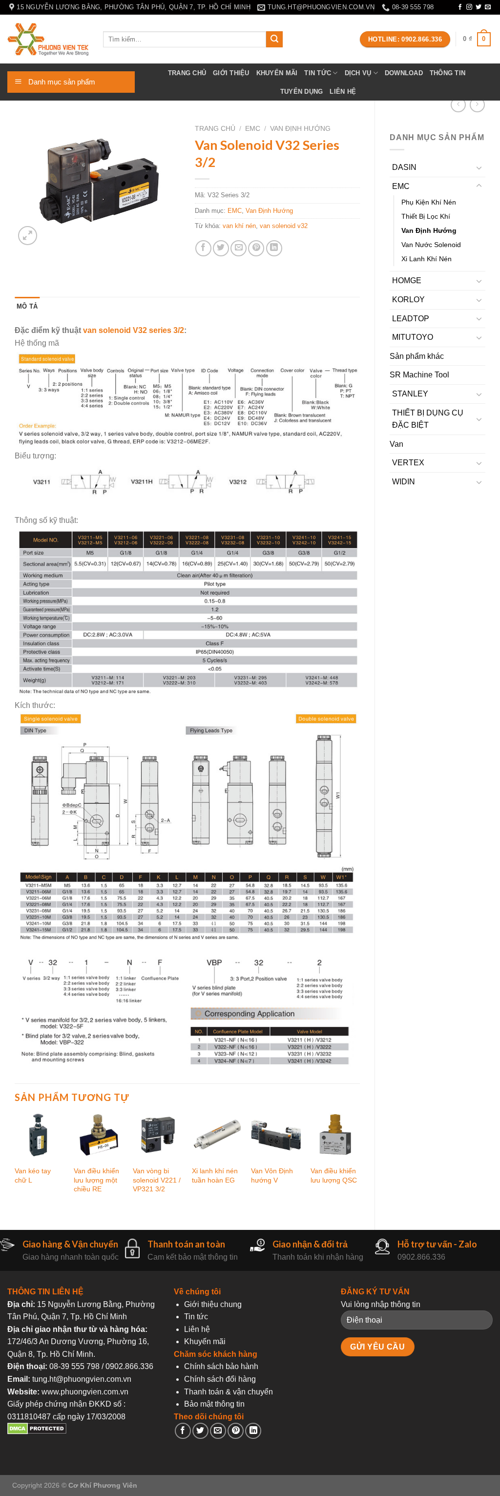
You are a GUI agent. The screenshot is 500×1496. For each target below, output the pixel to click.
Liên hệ (343, 91)
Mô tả (27, 306)
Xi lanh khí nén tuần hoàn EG (215, 1175)
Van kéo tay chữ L (33, 1175)
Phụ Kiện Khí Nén (428, 202)
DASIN (404, 167)
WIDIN (403, 482)
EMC (401, 186)
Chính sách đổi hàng (220, 1379)
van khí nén (239, 225)
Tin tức (317, 73)
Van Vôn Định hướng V (272, 1175)
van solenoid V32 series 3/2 (133, 330)
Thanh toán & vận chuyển (228, 1392)
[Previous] (15, 1161)
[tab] (27, 306)
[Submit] (274, 39)
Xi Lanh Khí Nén (426, 259)
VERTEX (408, 462)
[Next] (359, 1161)
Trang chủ (187, 73)
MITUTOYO (412, 337)
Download (404, 73)
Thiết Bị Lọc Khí (425, 216)
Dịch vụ (358, 73)
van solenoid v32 (284, 225)
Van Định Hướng (429, 230)
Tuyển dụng (301, 91)
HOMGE (406, 280)
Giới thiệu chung (213, 1304)
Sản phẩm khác (417, 356)
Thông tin (447, 73)
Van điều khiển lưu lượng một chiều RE (96, 1180)
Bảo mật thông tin (214, 1404)
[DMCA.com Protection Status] (36, 1432)
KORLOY (408, 299)
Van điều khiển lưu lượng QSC (334, 1175)
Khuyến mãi (277, 73)
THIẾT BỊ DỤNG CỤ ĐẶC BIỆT (427, 419)
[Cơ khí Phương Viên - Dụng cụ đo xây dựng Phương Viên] (47, 39)
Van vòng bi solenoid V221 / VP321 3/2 (157, 1180)
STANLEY (410, 394)
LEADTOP (410, 318)
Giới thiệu (231, 73)
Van (396, 444)
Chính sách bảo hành (221, 1366)
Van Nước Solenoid (431, 245)
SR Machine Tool (419, 375)
